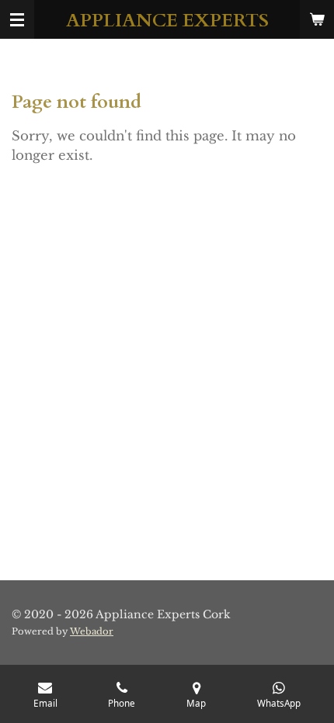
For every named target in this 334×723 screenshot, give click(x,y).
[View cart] (317, 19)
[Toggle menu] (17, 19)
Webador (91, 631)
